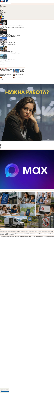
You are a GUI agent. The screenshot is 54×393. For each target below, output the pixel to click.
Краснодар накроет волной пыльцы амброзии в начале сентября (18, 233)
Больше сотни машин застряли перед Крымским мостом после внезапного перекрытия (33, 231)
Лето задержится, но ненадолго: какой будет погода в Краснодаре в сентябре (39, 233)
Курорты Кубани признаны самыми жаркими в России (44, 231)
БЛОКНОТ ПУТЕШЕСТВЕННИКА (3, 6)
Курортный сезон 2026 (2, 45)
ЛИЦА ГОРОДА (1, 9)
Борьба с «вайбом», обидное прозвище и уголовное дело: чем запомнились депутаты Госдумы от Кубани (10, 35)
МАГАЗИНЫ (3, 19)
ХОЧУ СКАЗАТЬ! (1, 15)
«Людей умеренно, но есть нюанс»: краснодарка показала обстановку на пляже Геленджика (9, 52)
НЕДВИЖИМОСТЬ (2, 10)
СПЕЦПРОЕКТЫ (1, 13)
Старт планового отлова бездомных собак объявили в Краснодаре (9, 234)
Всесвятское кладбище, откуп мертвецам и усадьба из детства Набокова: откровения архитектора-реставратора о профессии (12, 27)
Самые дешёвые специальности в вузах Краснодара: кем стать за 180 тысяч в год (8, 44)
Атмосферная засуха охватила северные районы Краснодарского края (20, 191)
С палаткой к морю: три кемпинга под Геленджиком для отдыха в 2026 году (6, 233)
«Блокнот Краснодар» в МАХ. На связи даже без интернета (4, 189)
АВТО (0, 5)
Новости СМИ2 (1, 79)
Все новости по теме (2, 26)
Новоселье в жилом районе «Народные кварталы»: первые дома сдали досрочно (21, 236)
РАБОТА (3, 16)
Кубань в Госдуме (1, 28)
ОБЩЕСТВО (1, 11)
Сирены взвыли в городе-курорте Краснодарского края (28, 233)
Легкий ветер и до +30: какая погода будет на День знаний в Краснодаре (6, 231)
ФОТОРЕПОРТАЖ (1, 14)
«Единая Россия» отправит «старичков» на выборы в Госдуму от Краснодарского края (8, 36)
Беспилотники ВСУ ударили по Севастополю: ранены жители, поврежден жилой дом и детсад (36, 236)
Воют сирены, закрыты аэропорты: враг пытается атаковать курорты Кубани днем (19, 231)
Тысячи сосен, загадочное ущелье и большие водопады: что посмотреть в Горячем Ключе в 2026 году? (10, 53)
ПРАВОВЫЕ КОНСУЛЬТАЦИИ (3, 12)
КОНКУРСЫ (1, 7)
